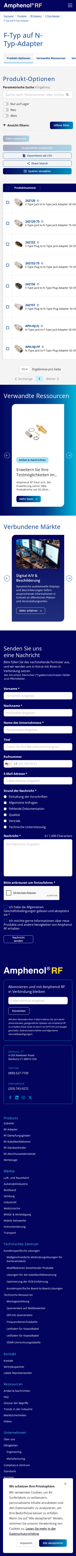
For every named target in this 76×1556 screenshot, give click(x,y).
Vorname (10, 689)
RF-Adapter (36, 16)
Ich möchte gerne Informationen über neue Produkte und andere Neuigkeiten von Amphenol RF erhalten (38, 925)
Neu (13, 110)
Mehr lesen (26, 499)
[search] (38, 95)
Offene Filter (61, 125)
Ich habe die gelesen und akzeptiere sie (36, 911)
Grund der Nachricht (19, 791)
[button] (6, 455)
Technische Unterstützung (27, 827)
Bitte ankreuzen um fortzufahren (28, 883)
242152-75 (32, 263)
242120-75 (32, 221)
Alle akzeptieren (53, 1543)
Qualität (14, 815)
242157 (30, 305)
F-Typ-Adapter (52, 16)
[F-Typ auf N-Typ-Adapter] (23, 6)
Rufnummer (13, 757)
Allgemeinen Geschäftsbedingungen (24, 909)
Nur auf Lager (19, 104)
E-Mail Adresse (14, 774)
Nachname (12, 706)
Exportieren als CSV (39, 155)
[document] (38, 1515)
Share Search (39, 163)
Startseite (9, 16)
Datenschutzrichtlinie (30, 1030)
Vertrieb (14, 821)
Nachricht (11, 836)
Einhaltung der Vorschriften (28, 797)
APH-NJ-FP (32, 347)
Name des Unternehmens (22, 723)
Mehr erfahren (28, 610)
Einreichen (18, 1011)
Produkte (22, 16)
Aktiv (13, 116)
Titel (7, 740)
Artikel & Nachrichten (32, 460)
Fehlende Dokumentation (26, 809)
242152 (30, 242)
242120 (30, 200)
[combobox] (10, 764)
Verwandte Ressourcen (50, 58)
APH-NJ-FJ (32, 326)
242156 (30, 284)
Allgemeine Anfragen (23, 803)
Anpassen (26, 1543)
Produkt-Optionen (18, 58)
